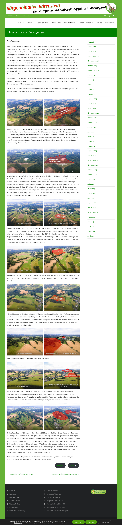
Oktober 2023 (92, 170)
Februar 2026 (92, 47)
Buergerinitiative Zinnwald (56, 504)
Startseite (10, 15)
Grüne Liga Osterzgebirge (56, 507)
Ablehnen (91, 522)
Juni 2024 (90, 132)
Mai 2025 (90, 85)
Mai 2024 (90, 137)
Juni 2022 (90, 198)
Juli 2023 (90, 184)
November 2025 (93, 61)
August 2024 (91, 127)
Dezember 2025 (93, 56)
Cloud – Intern (14, 507)
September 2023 (93, 174)
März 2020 (91, 217)
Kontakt (18, 15)
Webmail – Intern (15, 504)
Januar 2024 (91, 156)
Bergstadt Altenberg (54, 494)
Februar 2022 (92, 203)
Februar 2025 (92, 99)
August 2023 (91, 179)
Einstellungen (18, 523)
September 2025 (93, 70)
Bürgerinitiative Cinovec (55, 501)
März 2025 (91, 94)
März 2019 (91, 231)
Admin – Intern (14, 501)
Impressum (26, 15)
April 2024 (90, 141)
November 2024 (93, 113)
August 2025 (91, 75)
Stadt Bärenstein (52, 491)
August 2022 (91, 193)
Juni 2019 (90, 222)
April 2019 (90, 226)
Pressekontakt (14, 497)
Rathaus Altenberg (53, 497)
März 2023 (91, 189)
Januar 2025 (91, 103)
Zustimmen (78, 522)
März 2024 (91, 146)
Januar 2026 (91, 51)
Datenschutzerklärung (17, 511)
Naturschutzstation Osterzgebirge (58, 511)
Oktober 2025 (92, 66)
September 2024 (93, 122)
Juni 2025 (90, 80)
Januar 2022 (91, 208)
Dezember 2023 (93, 160)
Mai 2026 (90, 42)
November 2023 (93, 165)
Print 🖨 (60, 465)
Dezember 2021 (92, 212)
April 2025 (90, 89)
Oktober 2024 (92, 118)
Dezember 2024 (93, 108)
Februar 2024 (92, 151)
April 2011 (90, 236)
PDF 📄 (74, 465)
